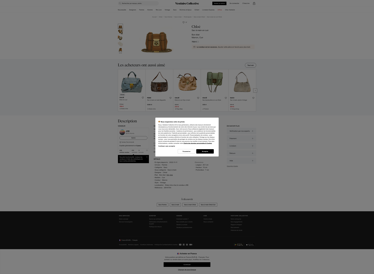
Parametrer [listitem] (187, 151)
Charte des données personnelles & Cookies (197, 143)
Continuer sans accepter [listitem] (166, 146)
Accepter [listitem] (205, 151)
